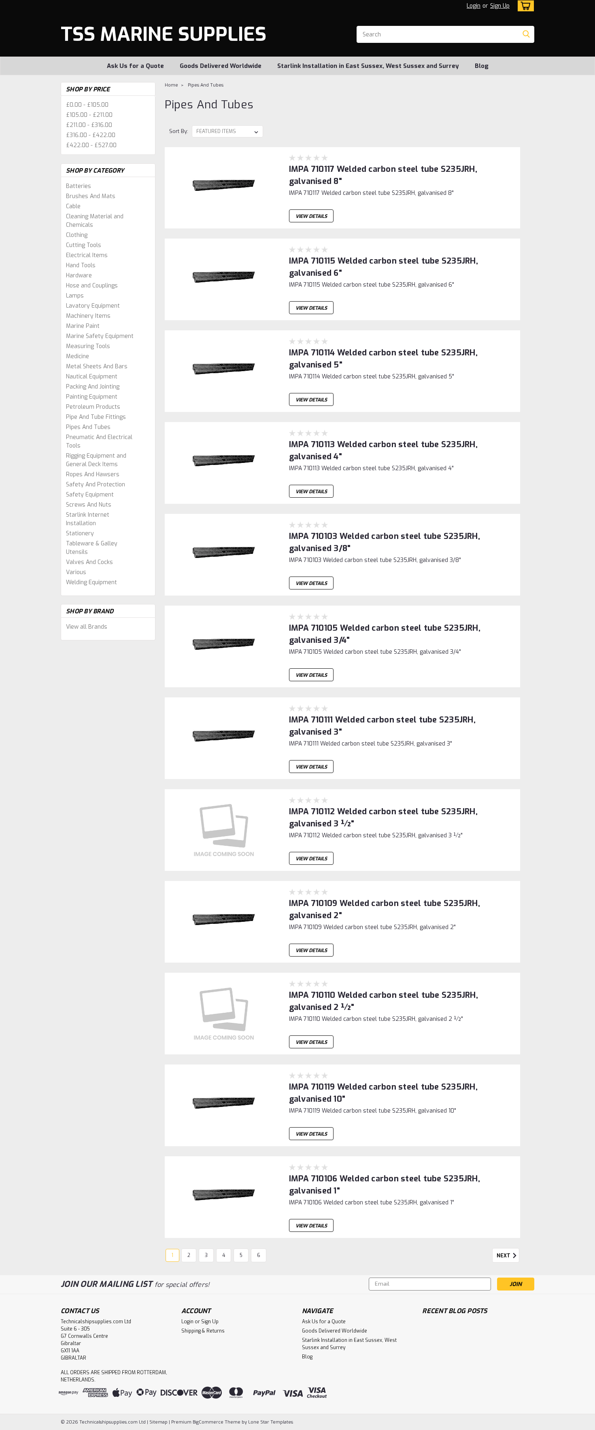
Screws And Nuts (88, 505)
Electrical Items (87, 255)
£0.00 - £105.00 (87, 105)
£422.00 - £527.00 (91, 145)
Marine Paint (83, 326)
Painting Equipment (91, 397)
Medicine (77, 356)
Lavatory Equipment (93, 306)
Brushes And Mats (90, 196)
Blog (482, 66)
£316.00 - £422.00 (90, 135)
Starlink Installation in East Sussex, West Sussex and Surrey (368, 66)
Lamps (75, 296)
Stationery (80, 533)
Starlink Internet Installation (87, 519)
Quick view (224, 222)
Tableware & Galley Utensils (91, 548)
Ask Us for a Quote (135, 66)
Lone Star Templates (270, 1422)
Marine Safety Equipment (100, 336)
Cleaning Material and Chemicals (94, 221)
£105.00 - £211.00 (89, 115)
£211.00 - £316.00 (89, 125)
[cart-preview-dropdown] (524, 5)
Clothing (76, 235)
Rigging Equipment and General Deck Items (96, 460)
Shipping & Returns (203, 1331)
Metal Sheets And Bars (97, 366)
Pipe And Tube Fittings (96, 417)
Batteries (78, 186)
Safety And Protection (95, 484)
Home (171, 85)
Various (76, 572)
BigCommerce (208, 1422)
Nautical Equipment (91, 376)
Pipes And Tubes (88, 427)
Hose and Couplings (92, 285)
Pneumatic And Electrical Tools (99, 441)
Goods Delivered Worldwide (220, 66)
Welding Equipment (91, 582)
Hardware (79, 275)
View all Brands (86, 627)
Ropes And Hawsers (92, 474)
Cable (73, 206)
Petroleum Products (93, 407)
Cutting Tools (83, 245)
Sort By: (178, 131)
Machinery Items (88, 316)
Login (473, 6)
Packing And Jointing (92, 387)
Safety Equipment (90, 494)
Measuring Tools (88, 346)
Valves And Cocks (89, 562)
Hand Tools (81, 265)
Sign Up (500, 6)
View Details (311, 216)
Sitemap (158, 1422)
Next (504, 1256)
